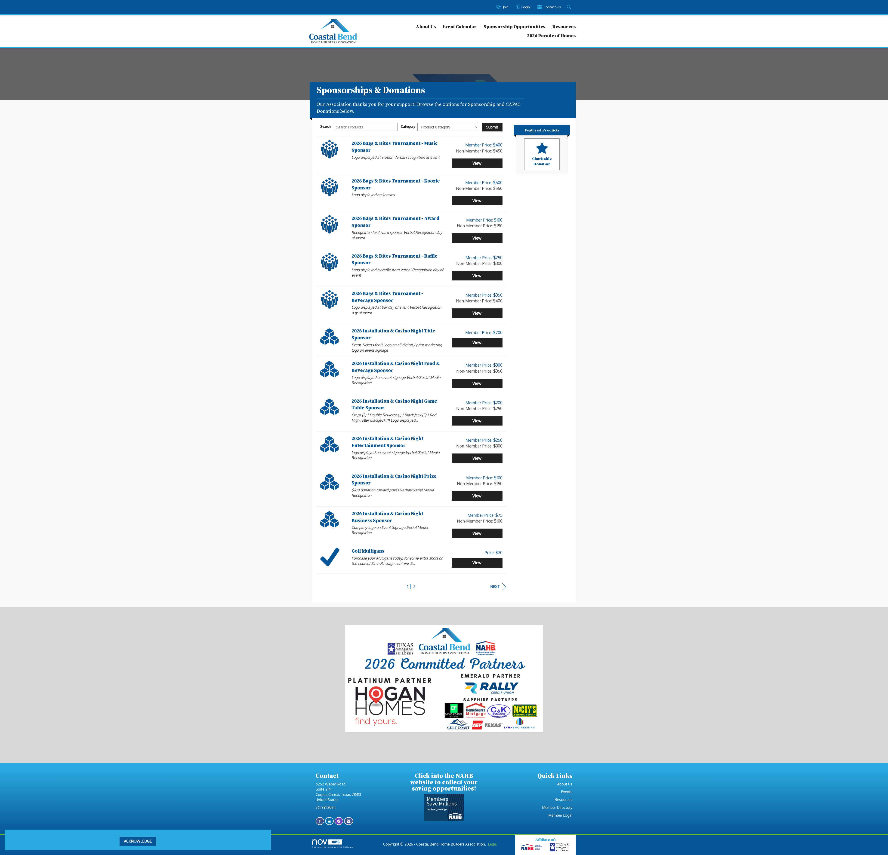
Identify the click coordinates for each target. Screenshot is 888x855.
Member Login (560, 815)
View (476, 163)
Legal (492, 844)
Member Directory (557, 807)
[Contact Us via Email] (348, 821)
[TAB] (559, 847)
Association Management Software (333, 847)
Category (408, 126)
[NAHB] (531, 847)
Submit (492, 127)
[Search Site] (570, 7)
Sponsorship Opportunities (514, 26)
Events (566, 791)
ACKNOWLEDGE (138, 841)
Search (325, 126)
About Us (426, 26)
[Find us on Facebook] (320, 821)
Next (495, 586)
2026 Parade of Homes (551, 35)
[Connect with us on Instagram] (339, 821)
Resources (564, 26)
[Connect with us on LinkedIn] (329, 821)
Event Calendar (460, 26)
